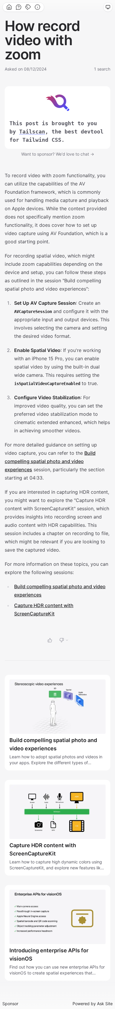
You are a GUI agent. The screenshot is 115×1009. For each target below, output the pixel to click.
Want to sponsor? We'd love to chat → (57, 154)
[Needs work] (64, 640)
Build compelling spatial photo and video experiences (50, 461)
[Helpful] (50, 640)
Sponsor (10, 1003)
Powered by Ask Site (93, 1003)
